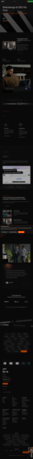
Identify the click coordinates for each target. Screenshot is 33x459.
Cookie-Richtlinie (14, 229)
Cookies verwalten (18, 228)
